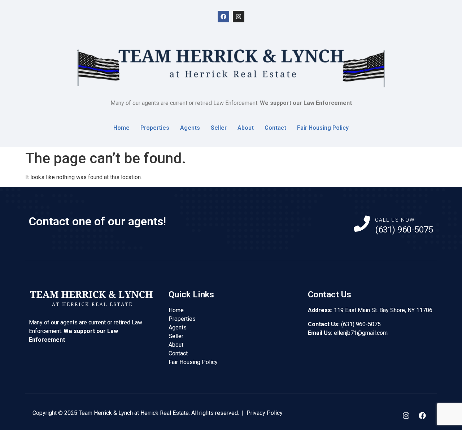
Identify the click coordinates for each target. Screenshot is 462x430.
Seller (219, 127)
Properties (154, 127)
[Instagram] (238, 16)
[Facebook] (223, 16)
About (245, 127)
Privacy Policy (265, 412)
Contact (275, 127)
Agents (190, 127)
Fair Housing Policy (323, 127)
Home (121, 127)
